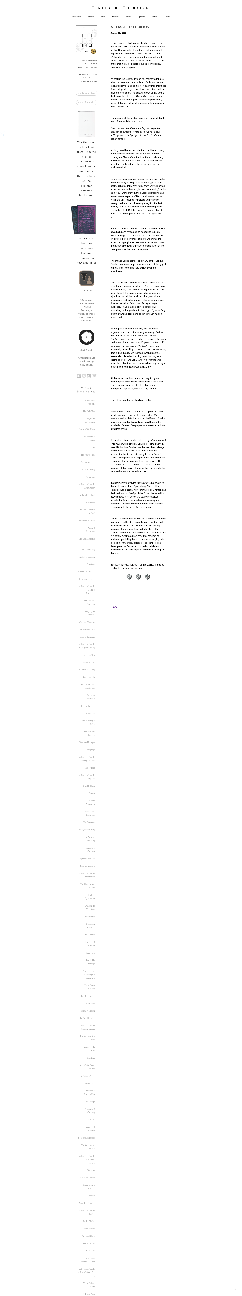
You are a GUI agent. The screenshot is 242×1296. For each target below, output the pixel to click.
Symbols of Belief (87, 858)
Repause (128, 17)
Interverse (91, 1196)
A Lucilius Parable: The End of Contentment (87, 1159)
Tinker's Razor (89, 1243)
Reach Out (90, 713)
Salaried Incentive (87, 866)
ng (146, 8)
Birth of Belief (89, 1221)
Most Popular (76, 17)
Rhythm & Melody (87, 669)
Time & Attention (88, 462)
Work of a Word (88, 1294)
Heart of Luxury (88, 469)
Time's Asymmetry (87, 549)
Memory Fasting (88, 1011)
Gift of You (90, 1083)
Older (116, 607)
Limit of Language (87, 637)
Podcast (154, 17)
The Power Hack (88, 455)
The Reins (91, 1058)
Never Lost (90, 477)
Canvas (92, 793)
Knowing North (88, 1236)
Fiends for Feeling (87, 1177)
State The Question (87, 1203)
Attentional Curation (86, 571)
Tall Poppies (90, 934)
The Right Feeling (87, 996)
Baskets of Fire (88, 677)
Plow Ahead (90, 768)
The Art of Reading (87, 1018)
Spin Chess (142, 17)
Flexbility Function (87, 579)
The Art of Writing (87, 1076)
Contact (167, 17)
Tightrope (91, 1170)
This (93, 447)
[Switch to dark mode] (236, 1290)
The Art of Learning (86, 557)
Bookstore (115, 17)
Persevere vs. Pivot (87, 520)
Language (91, 750)
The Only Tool (89, 411)
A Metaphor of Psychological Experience (89, 974)
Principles (91, 564)
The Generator (89, 822)
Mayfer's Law (89, 1250)
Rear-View (90, 1003)
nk (136, 8)
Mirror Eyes (90, 916)
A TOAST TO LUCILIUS (130, 27)
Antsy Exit (90, 953)
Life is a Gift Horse (87, 429)
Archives (91, 17)
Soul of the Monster (86, 1138)
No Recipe (90, 1101)
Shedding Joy (89, 655)
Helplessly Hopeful (87, 629)
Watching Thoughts (87, 622)
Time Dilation (89, 1228)
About (103, 17)
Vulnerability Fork (87, 495)
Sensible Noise (89, 786)
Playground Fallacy (87, 829)
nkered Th (114, 8)
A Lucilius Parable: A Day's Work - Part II (86, 1272)
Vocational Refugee (87, 742)
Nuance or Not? (88, 662)
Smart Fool (90, 502)
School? (91, 1120)
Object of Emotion (87, 706)
